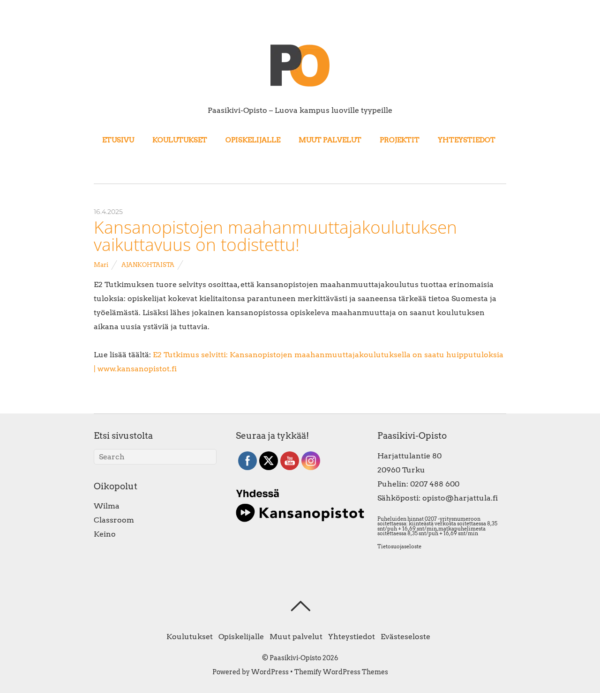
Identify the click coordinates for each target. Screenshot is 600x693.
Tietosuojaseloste (399, 546)
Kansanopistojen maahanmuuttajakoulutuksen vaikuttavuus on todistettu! (275, 235)
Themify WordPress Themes (341, 672)
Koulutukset (179, 139)
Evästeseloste (405, 636)
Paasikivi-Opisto (295, 658)
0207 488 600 (434, 483)
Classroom (114, 520)
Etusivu (118, 139)
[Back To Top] (300, 606)
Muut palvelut (330, 139)
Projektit (400, 139)
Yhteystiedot (466, 139)
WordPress (270, 672)
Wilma (107, 505)
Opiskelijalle (252, 139)
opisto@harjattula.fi (460, 498)
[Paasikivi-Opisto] (300, 86)
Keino (105, 534)
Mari (101, 264)
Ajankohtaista (147, 264)
